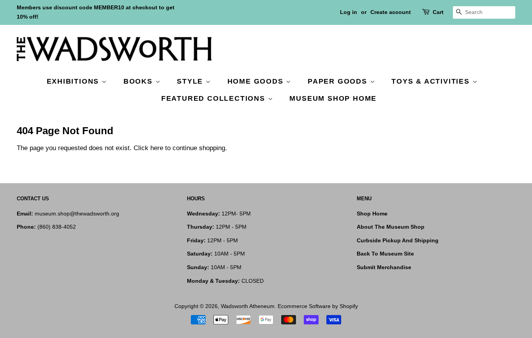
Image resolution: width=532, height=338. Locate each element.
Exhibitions (74, 81)
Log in (348, 12)
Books (139, 81)
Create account (390, 12)
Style (191, 81)
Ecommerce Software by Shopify (318, 306)
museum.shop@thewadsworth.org (77, 213)
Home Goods (256, 81)
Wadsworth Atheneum (248, 306)
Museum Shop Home (333, 98)
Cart (438, 12)
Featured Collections (214, 98)
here (156, 148)
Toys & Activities (431, 81)
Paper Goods (339, 81)
